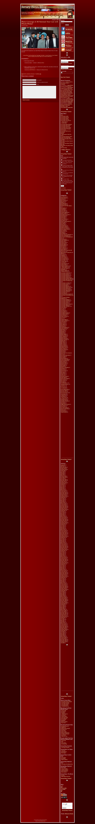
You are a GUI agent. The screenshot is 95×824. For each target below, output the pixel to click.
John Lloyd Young (64, 268)
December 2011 (63, 559)
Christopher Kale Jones (65, 214)
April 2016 (63, 501)
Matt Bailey (63, 331)
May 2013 (62, 540)
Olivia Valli (63, 351)
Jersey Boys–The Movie (65, 306)
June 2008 (63, 606)
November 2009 (64, 587)
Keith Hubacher (64, 751)
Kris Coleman (63, 719)
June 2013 (63, 539)
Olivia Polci (63, 350)
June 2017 (63, 486)
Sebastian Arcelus (64, 271)
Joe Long (62, 308)
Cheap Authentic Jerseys (65, 94)
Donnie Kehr (63, 224)
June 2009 (63, 592)
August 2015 (63, 510)
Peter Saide (63, 357)
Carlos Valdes (63, 210)
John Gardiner (63, 311)
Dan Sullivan (63, 220)
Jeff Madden (63, 255)
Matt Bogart (63, 269)
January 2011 (63, 571)
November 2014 (64, 520)
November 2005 (64, 640)
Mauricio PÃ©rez (64, 335)
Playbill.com (63, 727)
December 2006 (64, 626)
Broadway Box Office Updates (66, 205)
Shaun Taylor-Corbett (64, 378)
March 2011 (63, 569)
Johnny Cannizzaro (64, 316)
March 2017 (63, 489)
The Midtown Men (64, 398)
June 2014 (63, 526)
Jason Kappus (63, 249)
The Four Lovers (64, 391)
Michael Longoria (64, 270)
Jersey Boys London (64, 116)
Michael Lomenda (64, 339)
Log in (62, 785)
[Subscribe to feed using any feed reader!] (67, 73)
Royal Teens (63, 369)
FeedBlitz (70, 63)
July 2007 (62, 618)
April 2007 (63, 621)
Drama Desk (63, 730)
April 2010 (63, 581)
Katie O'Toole (63, 325)
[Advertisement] (67, 435)
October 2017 (63, 481)
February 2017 (63, 490)
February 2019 (63, 476)
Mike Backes (63, 341)
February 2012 (63, 557)
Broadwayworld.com (65, 726)
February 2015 (63, 517)
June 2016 (63, 499)
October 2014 (63, 521)
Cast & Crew (63, 211)
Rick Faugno (63, 365)
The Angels (63, 381)
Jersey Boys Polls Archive (66, 125)
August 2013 (63, 537)
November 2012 (64, 547)
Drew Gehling (63, 230)
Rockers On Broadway (65, 732)
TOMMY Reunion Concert (65, 404)
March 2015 (63, 516)
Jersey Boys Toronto (64, 301)
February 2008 (63, 610)
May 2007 (62, 620)
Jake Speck (63, 246)
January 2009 (63, 598)
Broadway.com (64, 729)
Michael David (63, 337)
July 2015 (62, 511)
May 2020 (62, 472)
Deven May (63, 223)
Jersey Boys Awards (64, 118)
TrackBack (38, 73)
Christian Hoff (63, 261)
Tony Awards (63, 405)
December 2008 (64, 599)
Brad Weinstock (64, 203)
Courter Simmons (64, 219)
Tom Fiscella (63, 403)
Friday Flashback (64, 240)
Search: (63, 20)
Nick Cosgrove (63, 348)
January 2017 (63, 491)
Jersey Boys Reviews (65, 117)
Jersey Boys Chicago (65, 276)
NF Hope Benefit (64, 346)
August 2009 (63, 590)
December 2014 (64, 519)
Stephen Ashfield (64, 759)
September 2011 (64, 562)
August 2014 (63, 523)
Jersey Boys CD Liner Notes (66, 127)
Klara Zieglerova (64, 718)
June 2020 (63, 471)
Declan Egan (63, 222)
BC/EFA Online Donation (65, 728)
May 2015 (62, 513)
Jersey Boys (63, 260)
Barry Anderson (64, 200)
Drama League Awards (65, 229)
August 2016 (63, 497)
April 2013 (63, 541)
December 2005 (64, 639)
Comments (63, 788)
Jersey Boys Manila (64, 285)
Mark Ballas (63, 329)
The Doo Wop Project (64, 389)
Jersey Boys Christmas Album (66, 278)
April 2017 (63, 488)
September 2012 (64, 549)
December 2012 (64, 546)
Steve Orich (63, 380)
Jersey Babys (63, 742)
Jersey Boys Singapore (65, 299)
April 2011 (62, 568)
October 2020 (63, 468)
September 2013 (64, 536)
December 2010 (64, 572)
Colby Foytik (63, 216)
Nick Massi (63, 396)
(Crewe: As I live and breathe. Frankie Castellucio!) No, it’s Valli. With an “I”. (67, 176)
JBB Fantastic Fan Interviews (66, 252)
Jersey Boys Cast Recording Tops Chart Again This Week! (34, 55)
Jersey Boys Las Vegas (65, 282)
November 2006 (64, 627)
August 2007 (63, 617)
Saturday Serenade (64, 376)
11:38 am (42, 62)
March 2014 (63, 529)
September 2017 (64, 482)
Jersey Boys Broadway (65, 275)
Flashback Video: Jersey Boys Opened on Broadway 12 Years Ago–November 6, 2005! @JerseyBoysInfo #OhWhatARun (67, 105)
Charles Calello (63, 213)
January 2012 (63, 558)
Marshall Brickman (64, 384)
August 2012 (63, 550)
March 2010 (63, 582)
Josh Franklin (63, 321)
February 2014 (63, 530)
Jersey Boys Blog (34, 7)
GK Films (63, 775)
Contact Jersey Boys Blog (65, 137)
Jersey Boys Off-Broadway (66, 290)
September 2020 (64, 469)
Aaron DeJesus (63, 196)
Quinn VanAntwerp (64, 360)
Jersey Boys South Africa (65, 300)
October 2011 (63, 561)
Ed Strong (62, 232)
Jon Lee (62, 318)
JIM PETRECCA (32, 69)
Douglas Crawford (64, 226)
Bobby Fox (63, 202)
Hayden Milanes (64, 244)
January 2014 (63, 531)
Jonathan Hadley (64, 319)
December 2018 (64, 477)
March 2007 (63, 622)
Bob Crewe (63, 201)
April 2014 (63, 528)
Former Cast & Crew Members (66, 234)
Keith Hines (63, 326)
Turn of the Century (64, 407)
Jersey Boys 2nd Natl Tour (65, 272)
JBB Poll (62, 253)
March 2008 (63, 609)
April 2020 (63, 473)
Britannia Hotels (69, 813)
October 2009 (63, 588)
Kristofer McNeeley (64, 327)
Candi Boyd (63, 209)
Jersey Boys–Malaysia (65, 305)
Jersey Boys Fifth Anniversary (66, 279)
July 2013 (62, 538)
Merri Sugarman (64, 336)
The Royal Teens (64, 399)
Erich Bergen (63, 233)
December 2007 (64, 612)
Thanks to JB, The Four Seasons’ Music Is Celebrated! (67, 83)
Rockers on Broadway (65, 367)
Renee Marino (63, 361)
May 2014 (62, 527)
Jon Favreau (63, 317)
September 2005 (64, 641)
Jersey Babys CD (64, 259)
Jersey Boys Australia (65, 747)
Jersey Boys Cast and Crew (66, 120)
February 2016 (63, 503)
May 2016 (62, 500)
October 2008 (63, 601)
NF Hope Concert (64, 347)
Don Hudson (63, 711)
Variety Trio (63, 409)
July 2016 (62, 498)
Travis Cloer (63, 406)
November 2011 (63, 560)
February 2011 (63, 570)
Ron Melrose (63, 368)
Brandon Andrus (64, 204)
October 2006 (63, 628)
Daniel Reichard (64, 263)
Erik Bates (63, 712)
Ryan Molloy (63, 758)
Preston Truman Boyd (65, 359)
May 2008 (62, 607)
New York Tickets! (65, 77)
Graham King (63, 243)
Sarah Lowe (63, 375)
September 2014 (64, 522)
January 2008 (63, 611)
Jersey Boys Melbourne (65, 286)
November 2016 (64, 493)
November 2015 (64, 507)
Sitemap (62, 133)
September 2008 (64, 602)
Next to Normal (63, 345)
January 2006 (63, 638)
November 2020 (64, 467)
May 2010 (62, 580)
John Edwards (63, 310)
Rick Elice (63, 385)
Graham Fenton (63, 242)
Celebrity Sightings (64, 212)
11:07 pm (46, 69)
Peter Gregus (63, 356)
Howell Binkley (63, 245)
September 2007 (64, 616)
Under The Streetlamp (65, 408)
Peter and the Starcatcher (65, 355)
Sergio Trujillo (63, 377)
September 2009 (64, 589)
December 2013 (64, 532)
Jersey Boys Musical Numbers (66, 124)
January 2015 (63, 518)
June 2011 (63, 566)
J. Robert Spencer (64, 121)
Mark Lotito (63, 330)
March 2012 (63, 556)
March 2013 (63, 542)
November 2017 (64, 480)
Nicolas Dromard (64, 349)
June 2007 (63, 619)
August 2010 (63, 577)
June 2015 (63, 512)
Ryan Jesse (63, 371)
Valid (63, 789)
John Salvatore (63, 315)
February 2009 (63, 597)
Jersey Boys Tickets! (66, 111)
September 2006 (64, 629)
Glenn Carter (63, 757)
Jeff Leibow (63, 254)
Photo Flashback (64, 358)
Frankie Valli (63, 395)
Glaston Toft (63, 241)
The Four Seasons (64, 392)
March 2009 (63, 596)
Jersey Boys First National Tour (66, 280)
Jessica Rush (63, 307)
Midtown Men (63, 340)
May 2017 (62, 487)
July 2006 (62, 631)
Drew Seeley (63, 231)
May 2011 (62, 567)
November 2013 (64, 533)
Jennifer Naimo (63, 256)
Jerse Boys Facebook (65, 702)
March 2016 (63, 502)
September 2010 (64, 576)
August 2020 (63, 470)
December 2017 (64, 479)
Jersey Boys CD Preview (65, 126)
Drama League (63, 731)
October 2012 (63, 548)
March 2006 (63, 636)
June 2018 (63, 478)
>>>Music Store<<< (65, 149)
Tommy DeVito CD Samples (66, 128)
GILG (62, 741)
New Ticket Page (64, 147)
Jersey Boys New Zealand (65, 289)
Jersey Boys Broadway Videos (66, 136)
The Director (63, 386)
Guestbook (63, 132)
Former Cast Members (65, 235)
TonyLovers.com (64, 736)
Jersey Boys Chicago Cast (66, 277)
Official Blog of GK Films (65, 776)
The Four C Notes (64, 390)
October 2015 (63, 508)
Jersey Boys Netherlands (65, 288)
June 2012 (63, 552)
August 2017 (63, 483)
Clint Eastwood (63, 215)
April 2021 (63, 466)
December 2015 (64, 506)
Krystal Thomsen (64, 328)
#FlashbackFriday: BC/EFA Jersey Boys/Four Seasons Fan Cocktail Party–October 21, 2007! (67, 96)
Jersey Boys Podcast (65, 291)
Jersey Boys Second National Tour (67, 295)
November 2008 (64, 600)
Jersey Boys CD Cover (65, 119)
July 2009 (62, 591)
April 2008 (63, 608)
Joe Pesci (62, 309)
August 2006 (63, 630)
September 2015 (64, 509)
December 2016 (64, 492)
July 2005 (62, 642)
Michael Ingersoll (64, 338)
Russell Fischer (64, 370)
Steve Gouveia (63, 379)
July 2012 (62, 551)
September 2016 (64, 496)
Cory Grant (63, 262)
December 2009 (64, 586)
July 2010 (62, 578)
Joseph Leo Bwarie (64, 320)
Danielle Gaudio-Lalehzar (65, 221)
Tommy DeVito (63, 397)
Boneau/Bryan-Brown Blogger (66, 701)
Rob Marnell (63, 366)
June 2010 (63, 579)
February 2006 (63, 637)
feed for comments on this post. (28, 73)
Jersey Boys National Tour (65, 287)
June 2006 (63, 632)
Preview (62, 63)
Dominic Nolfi (63, 264)
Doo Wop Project (64, 225)
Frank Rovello (63, 239)
